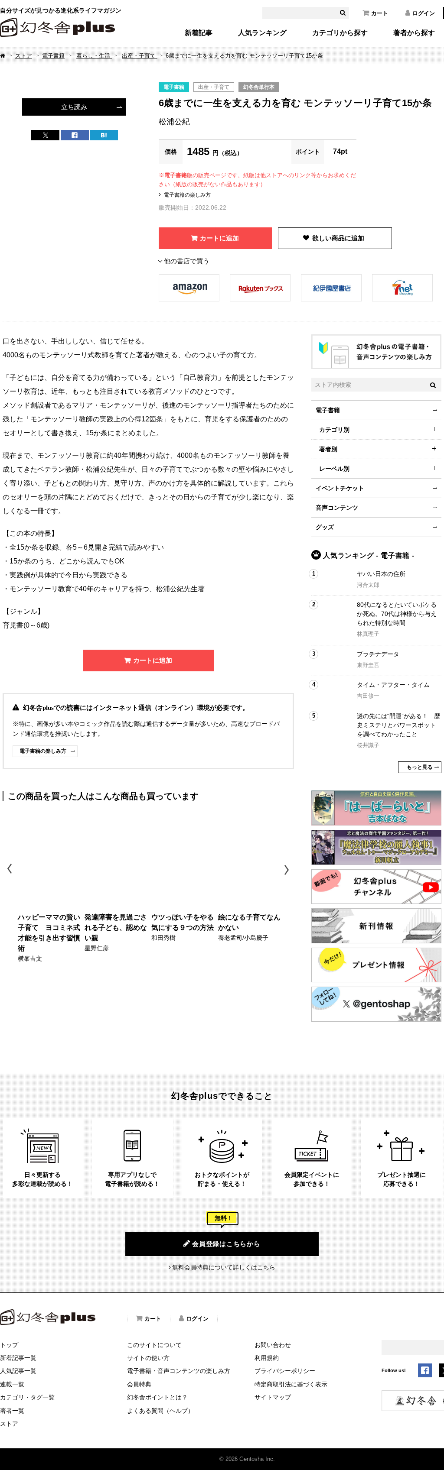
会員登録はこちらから (226, 1243)
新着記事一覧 (18, 1357)
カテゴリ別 (334, 429)
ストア (23, 55)
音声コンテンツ (337, 507)
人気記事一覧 (18, 1370)
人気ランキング (262, 32)
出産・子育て (139, 55)
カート (379, 13)
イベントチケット (340, 488)
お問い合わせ (273, 1344)
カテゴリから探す (340, 32)
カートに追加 (219, 238)
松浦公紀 (174, 121)
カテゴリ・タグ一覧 (27, 1397)
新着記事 (198, 32)
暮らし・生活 (94, 55)
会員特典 (139, 1384)
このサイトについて (154, 1344)
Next (287, 870)
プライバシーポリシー (285, 1370)
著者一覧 (12, 1410)
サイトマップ (273, 1397)
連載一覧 (12, 1384)
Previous (10, 870)
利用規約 (267, 1357)
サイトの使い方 (148, 1357)
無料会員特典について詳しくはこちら (223, 1267)
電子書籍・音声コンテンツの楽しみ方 (178, 1370)
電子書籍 (53, 55)
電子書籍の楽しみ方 (187, 195)
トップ (9, 1344)
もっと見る (420, 767)
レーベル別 (334, 468)
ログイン (423, 13)
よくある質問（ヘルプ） (160, 1410)
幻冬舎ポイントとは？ (157, 1397)
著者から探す (414, 32)
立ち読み (74, 106)
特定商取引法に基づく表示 (291, 1384)
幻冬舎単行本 (258, 87)
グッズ (325, 527)
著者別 (328, 449)
